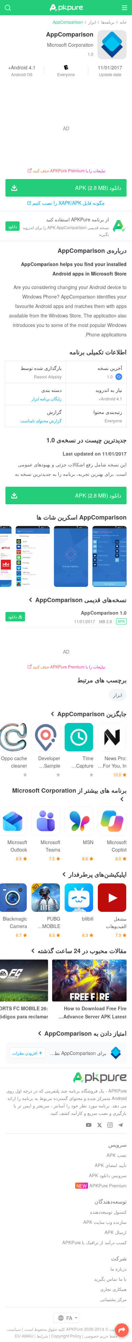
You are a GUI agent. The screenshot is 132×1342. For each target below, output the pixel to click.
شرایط (42, 1336)
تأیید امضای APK (111, 1165)
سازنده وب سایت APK (105, 1222)
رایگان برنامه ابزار (46, 398)
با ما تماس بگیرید (110, 1279)
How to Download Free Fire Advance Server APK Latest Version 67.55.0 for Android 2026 (95, 1012)
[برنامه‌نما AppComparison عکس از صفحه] (71, 556)
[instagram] (110, 1125)
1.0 (110, 376)
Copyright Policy (66, 1336)
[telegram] (120, 1125)
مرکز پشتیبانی (113, 1299)
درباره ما (118, 1269)
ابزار (92, 22)
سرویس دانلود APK (108, 1175)
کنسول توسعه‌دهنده (108, 1212)
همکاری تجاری (113, 1289)
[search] (7, 7)
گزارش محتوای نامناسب (41, 420)
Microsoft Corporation (70, 44)
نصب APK (117, 1155)
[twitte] (99, 1125)
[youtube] (89, 1125)
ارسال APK (116, 1232)
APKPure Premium (108, 1185)
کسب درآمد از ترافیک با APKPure (94, 1242)
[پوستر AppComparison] (109, 556)
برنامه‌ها (107, 22)
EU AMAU (24, 1336)
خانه (123, 22)
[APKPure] (66, 8)
